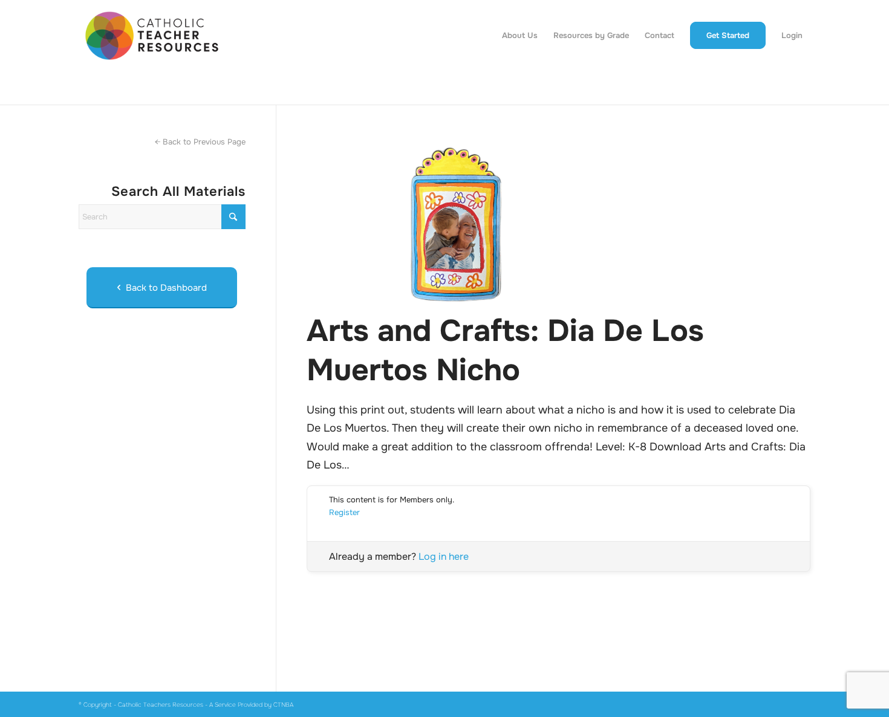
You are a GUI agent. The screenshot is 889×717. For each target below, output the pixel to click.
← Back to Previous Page (200, 142)
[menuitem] (519, 35)
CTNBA (283, 705)
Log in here (443, 556)
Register (344, 512)
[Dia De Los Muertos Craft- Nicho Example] (558, 220)
